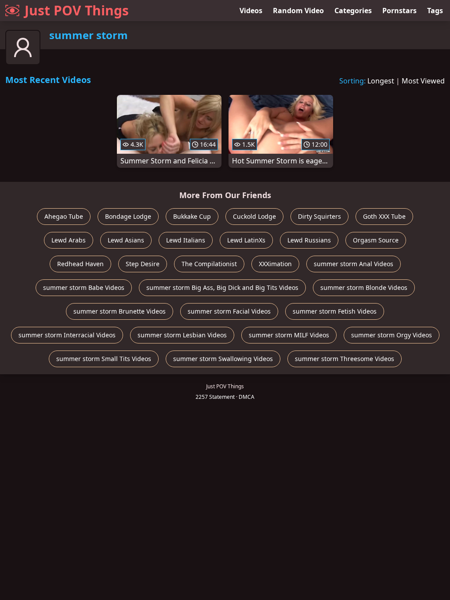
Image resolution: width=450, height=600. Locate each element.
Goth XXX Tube (384, 216)
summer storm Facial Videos (229, 311)
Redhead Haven (80, 264)
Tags (435, 10)
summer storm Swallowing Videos (223, 358)
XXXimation (275, 264)
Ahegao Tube (63, 216)
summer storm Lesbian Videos (182, 335)
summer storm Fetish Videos (335, 311)
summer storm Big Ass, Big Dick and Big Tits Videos (222, 287)
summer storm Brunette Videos (119, 311)
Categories (353, 10)
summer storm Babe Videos (83, 287)
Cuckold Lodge (254, 216)
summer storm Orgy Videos (391, 335)
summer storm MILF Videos (289, 335)
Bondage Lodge (128, 216)
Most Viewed (423, 81)
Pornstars (399, 10)
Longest (380, 81)
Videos (251, 10)
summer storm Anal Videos (353, 264)
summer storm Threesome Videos (344, 358)
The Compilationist (209, 264)
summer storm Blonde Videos (363, 287)
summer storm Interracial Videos (67, 335)
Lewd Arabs (68, 240)
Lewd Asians (126, 240)
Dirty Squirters (319, 216)
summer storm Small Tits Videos (103, 358)
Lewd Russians (309, 240)
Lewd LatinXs (246, 240)
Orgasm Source (376, 240)
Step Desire (143, 264)
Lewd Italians (185, 240)
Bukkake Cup (192, 216)
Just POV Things (77, 10)
